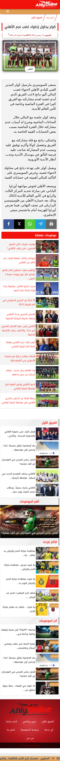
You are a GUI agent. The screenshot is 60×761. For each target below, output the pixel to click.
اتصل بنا (11, 730)
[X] (19, 224)
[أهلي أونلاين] (46, 4)
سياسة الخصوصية (30, 730)
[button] (6, 523)
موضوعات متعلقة (45, 235)
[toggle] (5, 4)
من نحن (30, 738)
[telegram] (40, 224)
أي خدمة (48, 730)
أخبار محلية (11, 721)
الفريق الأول (36, 18)
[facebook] (8, 224)
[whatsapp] (30, 224)
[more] (7, 11)
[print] (51, 224)
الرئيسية (50, 18)
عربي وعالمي (29, 721)
